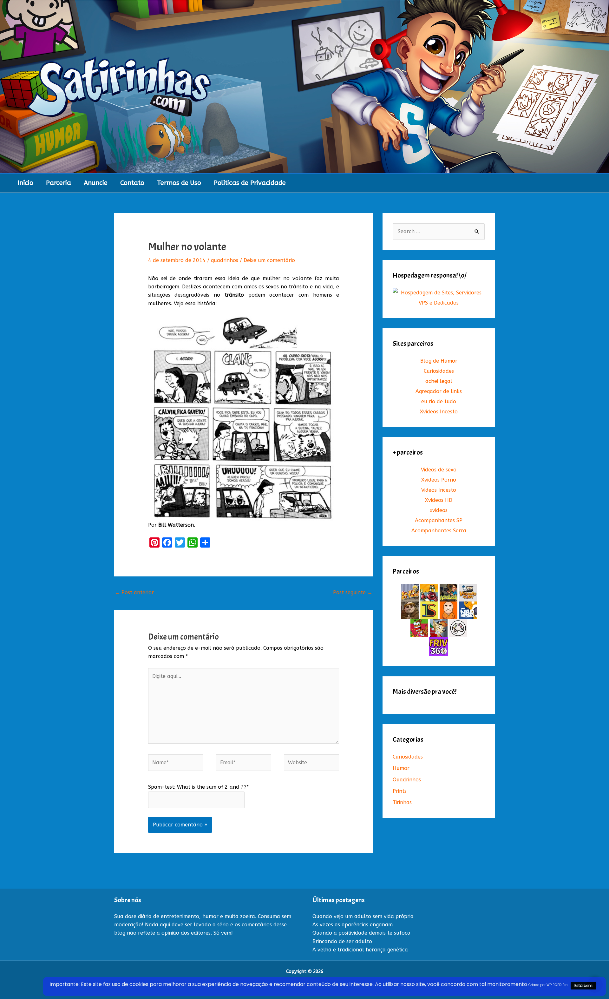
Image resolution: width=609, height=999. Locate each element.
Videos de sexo (438, 470)
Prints (400, 791)
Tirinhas (402, 802)
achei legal (438, 381)
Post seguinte (352, 592)
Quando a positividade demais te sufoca (361, 933)
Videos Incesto (438, 490)
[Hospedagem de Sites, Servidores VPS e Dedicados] (439, 298)
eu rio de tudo (438, 401)
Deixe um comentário (269, 260)
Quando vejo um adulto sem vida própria (363, 916)
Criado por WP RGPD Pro (547, 985)
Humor (401, 768)
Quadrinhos (407, 780)
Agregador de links (439, 391)
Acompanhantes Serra (438, 531)
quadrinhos (224, 260)
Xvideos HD (438, 500)
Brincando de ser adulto (342, 941)
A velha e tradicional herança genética (360, 950)
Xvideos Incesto (439, 412)
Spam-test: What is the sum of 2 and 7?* (198, 787)
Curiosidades (439, 371)
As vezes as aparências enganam (352, 925)
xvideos (439, 510)
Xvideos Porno (438, 480)
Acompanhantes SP (438, 520)
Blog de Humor (438, 361)
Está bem (583, 985)
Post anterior (134, 592)
